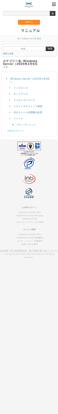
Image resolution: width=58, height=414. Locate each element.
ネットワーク (21, 93)
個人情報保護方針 (18, 250)
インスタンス (21, 87)
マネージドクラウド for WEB (30, 222)
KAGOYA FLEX (29, 219)
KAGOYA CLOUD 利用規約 (30, 237)
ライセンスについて (24, 100)
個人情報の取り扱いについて (43, 250)
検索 (50, 48)
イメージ (18, 118)
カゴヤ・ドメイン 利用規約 (30, 241)
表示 (39, 38)
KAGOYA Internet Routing (30, 215)
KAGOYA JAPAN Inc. (36, 254)
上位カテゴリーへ (15, 130)
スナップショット (26, 124)
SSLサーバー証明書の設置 (28, 112)
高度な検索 (8, 53)
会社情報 (4, 250)
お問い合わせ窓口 (29, 244)
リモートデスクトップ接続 (28, 106)
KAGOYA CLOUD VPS (30, 212)
